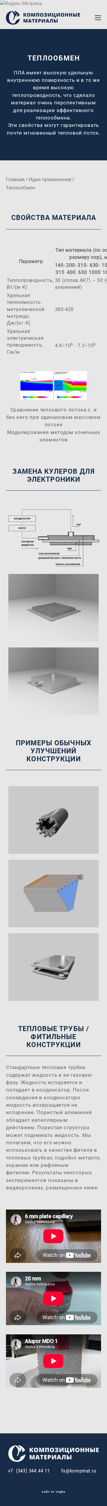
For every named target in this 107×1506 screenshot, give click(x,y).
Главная (15, 179)
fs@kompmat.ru (78, 1470)
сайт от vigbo (53, 1491)
